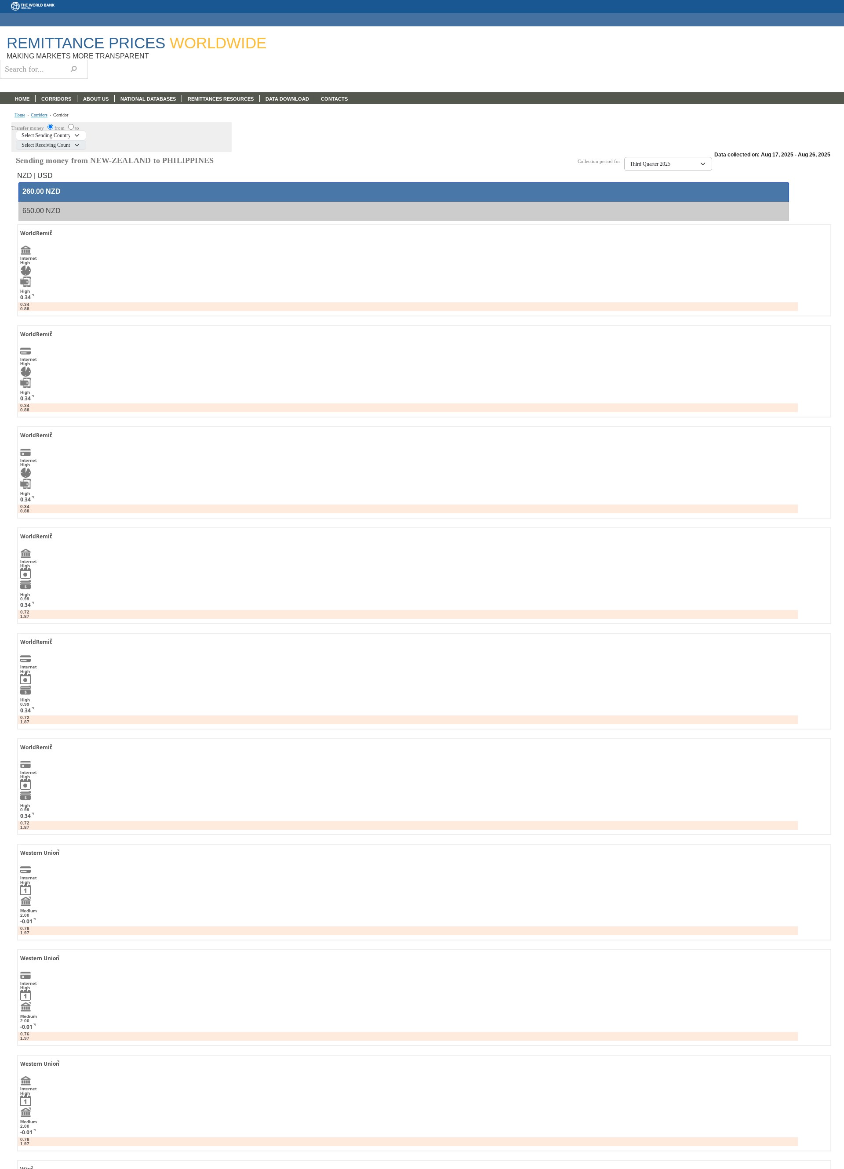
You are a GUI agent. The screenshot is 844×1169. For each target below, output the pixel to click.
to (77, 128)
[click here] (43, 241)
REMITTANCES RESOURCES (221, 99)
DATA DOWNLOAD (287, 99)
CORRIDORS (56, 99)
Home (20, 115)
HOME (22, 99)
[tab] (403, 192)
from (60, 128)
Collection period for (601, 161)
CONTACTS (334, 99)
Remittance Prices (136, 42)
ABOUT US (96, 99)
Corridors (39, 115)
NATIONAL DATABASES (148, 99)
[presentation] (41, 191)
